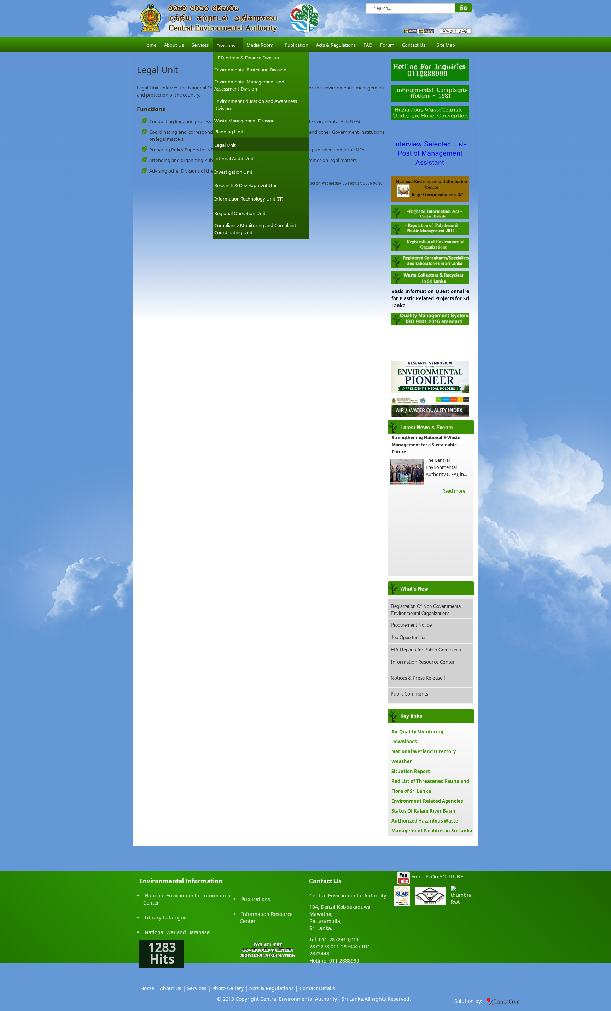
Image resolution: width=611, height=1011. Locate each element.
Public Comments (409, 694)
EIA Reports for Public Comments (426, 649)
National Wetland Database (177, 932)
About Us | (173, 988)
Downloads (404, 741)
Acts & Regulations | (273, 988)
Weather (401, 761)
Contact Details (317, 988)
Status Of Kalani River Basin (423, 811)
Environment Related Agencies (427, 801)
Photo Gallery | (230, 988)
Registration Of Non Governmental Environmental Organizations (426, 609)
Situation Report (410, 771)
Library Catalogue (166, 917)
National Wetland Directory (423, 751)
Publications (255, 899)
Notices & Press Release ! (418, 678)
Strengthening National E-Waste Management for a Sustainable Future (426, 445)
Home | (149, 988)
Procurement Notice (411, 624)
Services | (199, 988)
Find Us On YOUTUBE (437, 876)
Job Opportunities (409, 637)
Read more (453, 491)
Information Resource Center (423, 662)
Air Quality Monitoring (417, 731)
